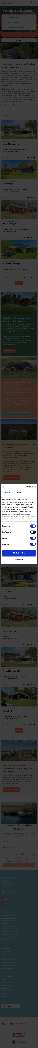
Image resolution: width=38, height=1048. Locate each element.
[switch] (33, 532)
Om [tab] (31, 492)
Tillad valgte (19, 559)
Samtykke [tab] (7, 492)
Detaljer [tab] (19, 492)
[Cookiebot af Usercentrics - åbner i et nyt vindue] (27, 487)
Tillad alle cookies (19, 553)
